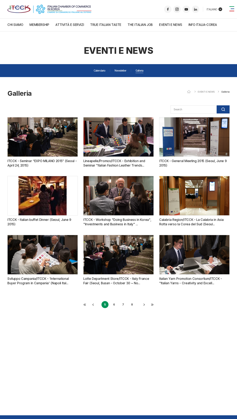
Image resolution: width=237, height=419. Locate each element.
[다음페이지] (144, 304)
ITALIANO (212, 9)
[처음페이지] (84, 304)
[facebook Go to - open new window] (167, 9)
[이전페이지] (92, 304)
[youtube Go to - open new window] (186, 9)
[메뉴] (231, 9)
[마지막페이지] (152, 304)
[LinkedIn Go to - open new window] (195, 9)
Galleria (139, 70)
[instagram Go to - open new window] (177, 9)
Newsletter (120, 70)
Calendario (100, 70)
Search (223, 109)
